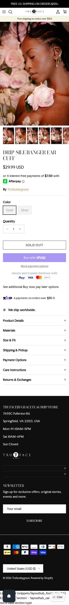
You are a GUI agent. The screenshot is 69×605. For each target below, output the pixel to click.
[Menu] (4, 15)
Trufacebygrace (18, 192)
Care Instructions (14, 373)
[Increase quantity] (21, 232)
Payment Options (14, 363)
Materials (9, 333)
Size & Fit (9, 343)
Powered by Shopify (42, 581)
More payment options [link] (34, 269)
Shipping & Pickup (15, 353)
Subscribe (34, 524)
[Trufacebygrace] (34, 15)
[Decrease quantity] (6, 232)
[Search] (12, 15)
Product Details (13, 324)
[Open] (9, 596)
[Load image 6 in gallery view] (34, 77)
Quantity (9, 224)
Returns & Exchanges (17, 383)
